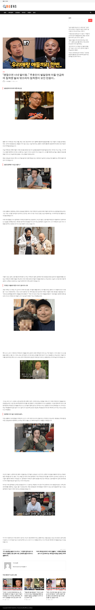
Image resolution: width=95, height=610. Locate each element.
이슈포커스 (14, 607)
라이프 (23, 12)
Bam (31, 607)
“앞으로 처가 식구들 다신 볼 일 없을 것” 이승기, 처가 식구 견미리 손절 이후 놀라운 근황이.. (79, 48)
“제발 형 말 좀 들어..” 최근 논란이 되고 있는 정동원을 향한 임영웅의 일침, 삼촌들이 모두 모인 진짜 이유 (33, 594)
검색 (70, 18)
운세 (34, 12)
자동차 (29, 12)
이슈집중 (9, 81)
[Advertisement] (34, 27)
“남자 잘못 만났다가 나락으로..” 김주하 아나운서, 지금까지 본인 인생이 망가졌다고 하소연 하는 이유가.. (79, 29)
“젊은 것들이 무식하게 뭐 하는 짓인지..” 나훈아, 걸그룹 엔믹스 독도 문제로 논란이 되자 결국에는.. (79, 42)
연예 (5, 12)
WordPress (25, 607)
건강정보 (17, 12)
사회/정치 (10, 12)
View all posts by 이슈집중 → (20, 566)
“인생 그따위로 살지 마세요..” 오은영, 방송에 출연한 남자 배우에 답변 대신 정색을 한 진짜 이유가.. (79, 54)
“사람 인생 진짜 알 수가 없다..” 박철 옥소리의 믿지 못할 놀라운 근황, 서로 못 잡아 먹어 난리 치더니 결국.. (79, 35)
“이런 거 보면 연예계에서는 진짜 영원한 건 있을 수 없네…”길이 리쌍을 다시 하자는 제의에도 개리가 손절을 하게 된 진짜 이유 (12, 594)
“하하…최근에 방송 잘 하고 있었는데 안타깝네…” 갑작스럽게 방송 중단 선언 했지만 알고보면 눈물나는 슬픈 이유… (56, 594)
